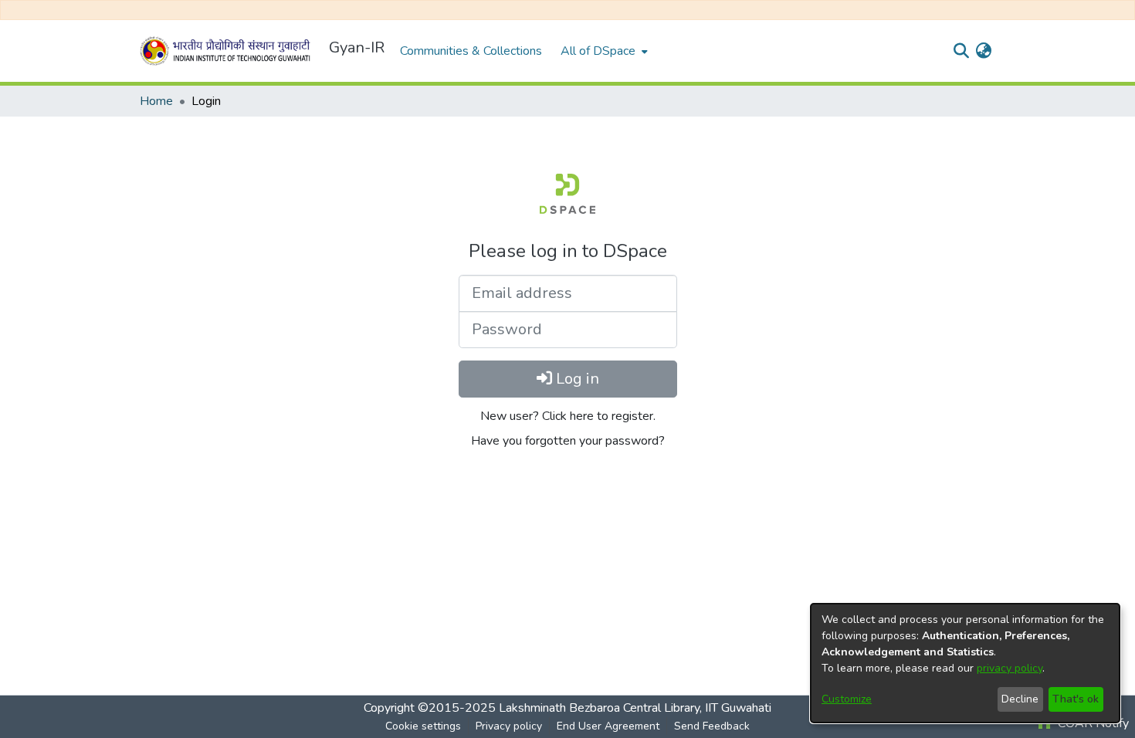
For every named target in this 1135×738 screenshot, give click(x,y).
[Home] (228, 51)
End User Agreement (608, 726)
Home (156, 101)
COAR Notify (1092, 723)
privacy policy (1009, 668)
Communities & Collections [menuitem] (471, 50)
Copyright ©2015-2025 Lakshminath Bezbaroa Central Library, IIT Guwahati (567, 707)
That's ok (1075, 699)
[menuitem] (602, 51)
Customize (847, 699)
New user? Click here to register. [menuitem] (568, 416)
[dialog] (965, 663)
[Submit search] (961, 51)
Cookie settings (423, 726)
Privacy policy (509, 726)
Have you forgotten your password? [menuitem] (568, 440)
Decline (1019, 699)
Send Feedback (712, 726)
